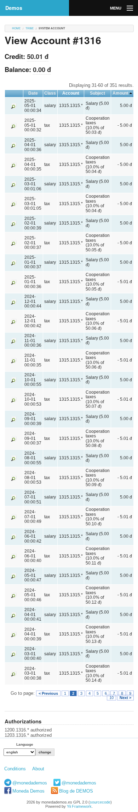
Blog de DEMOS (76, 791)
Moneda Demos (28, 791)
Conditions (15, 768)
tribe (29, 28)
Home (16, 28)
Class (50, 93)
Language (24, 744)
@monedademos (29, 783)
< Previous (48, 693)
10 (111, 697)
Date (33, 93)
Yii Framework (79, 806)
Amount (120, 93)
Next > (125, 697)
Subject (97, 93)
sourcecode (100, 802)
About (38, 768)
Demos (13, 7)
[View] (14, 105)
